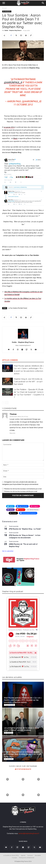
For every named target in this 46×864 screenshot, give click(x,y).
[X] (16, 35)
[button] (3, 3)
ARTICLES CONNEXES (10, 360)
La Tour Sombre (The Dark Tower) (17, 308)
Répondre (12, 433)
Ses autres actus (7, 384)
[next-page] (7, 402)
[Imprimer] (26, 35)
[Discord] (9, 349)
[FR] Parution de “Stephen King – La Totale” (25, 529)
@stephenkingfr (23, 769)
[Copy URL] (31, 35)
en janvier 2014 (9, 127)
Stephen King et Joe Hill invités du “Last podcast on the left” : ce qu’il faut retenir (28, 381)
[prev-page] (3, 402)
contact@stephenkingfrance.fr (28, 833)
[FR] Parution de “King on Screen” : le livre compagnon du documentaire (24, 536)
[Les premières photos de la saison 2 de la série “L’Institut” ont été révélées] (23, 722)
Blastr (15, 138)
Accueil (4, 8)
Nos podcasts (6, 394)
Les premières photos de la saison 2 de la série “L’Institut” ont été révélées (21, 729)
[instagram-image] (7, 779)
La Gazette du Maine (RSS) (11, 855)
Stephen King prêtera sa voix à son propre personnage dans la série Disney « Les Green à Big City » (22, 754)
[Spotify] (23, 349)
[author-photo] (23, 339)
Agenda (23, 855)
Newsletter (38, 855)
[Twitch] (27, 349)
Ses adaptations (7, 11)
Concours (30, 855)
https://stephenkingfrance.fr (23, 345)
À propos (14, 857)
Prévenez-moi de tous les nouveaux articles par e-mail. (20, 491)
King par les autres (6, 370)
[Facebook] (11, 35)
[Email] (21, 35)
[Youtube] (36, 349)
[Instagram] (18, 349)
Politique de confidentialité (26, 857)
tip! (9, 559)
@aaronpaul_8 (13, 82)
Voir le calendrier (7, 551)
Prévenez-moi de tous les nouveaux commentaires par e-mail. (23, 489)
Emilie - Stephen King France (13, 30)
